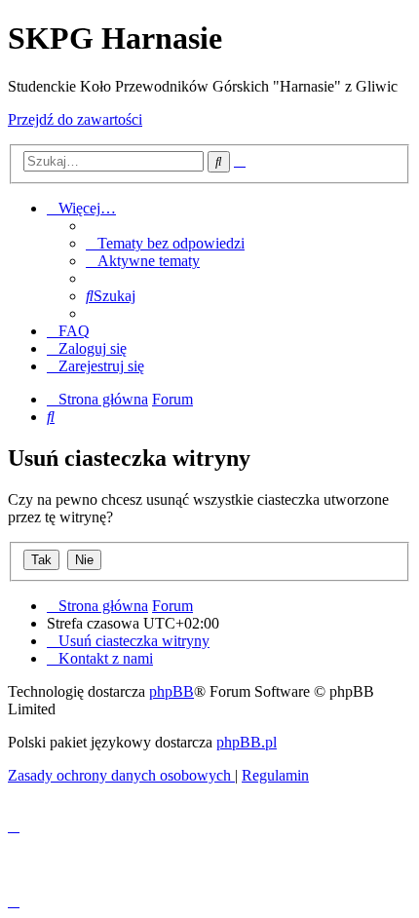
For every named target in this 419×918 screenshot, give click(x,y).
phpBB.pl (246, 742)
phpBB (171, 691)
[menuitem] (165, 243)
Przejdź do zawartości (75, 119)
